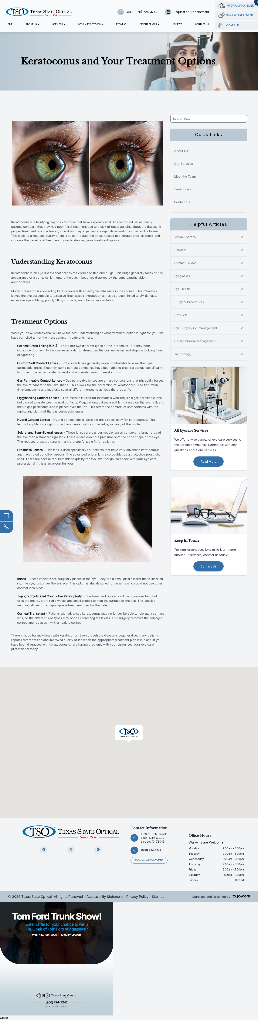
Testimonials (183, 189)
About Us (181, 151)
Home (9, 24)
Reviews (177, 24)
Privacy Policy (137, 897)
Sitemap (158, 897)
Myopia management (241, 5)
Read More (208, 461)
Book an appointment (149, 860)
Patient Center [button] (148, 24)
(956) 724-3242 (151, 850)
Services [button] (57, 24)
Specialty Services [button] (89, 24)
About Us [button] (31, 24)
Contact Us (202, 24)
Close (4, 1018)
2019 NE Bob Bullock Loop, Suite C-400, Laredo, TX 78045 (154, 837)
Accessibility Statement (104, 897)
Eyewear (121, 24)
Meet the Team (185, 176)
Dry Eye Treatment (240, 15)
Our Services (183, 164)
